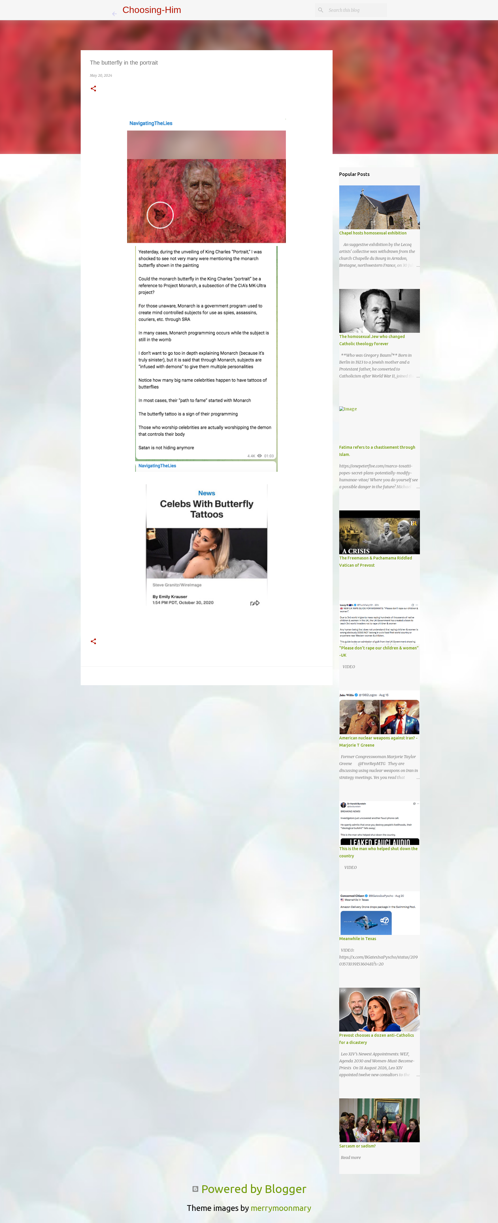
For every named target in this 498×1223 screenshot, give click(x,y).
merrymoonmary (281, 1207)
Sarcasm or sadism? (357, 1146)
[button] (93, 89)
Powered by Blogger (252, 1188)
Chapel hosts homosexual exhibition (373, 233)
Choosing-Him (151, 10)
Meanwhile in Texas (357, 938)
